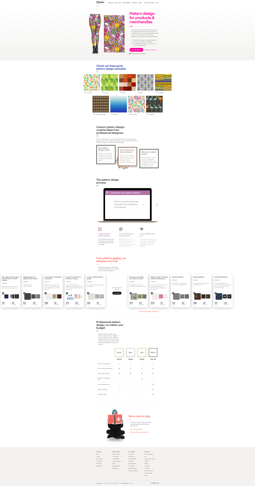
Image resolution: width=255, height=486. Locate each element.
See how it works (150, 50)
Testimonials (99, 463)
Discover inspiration (116, 461)
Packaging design (132, 463)
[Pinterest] (156, 483)
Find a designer (126, 2)
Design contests (115, 454)
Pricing (113, 463)
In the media (99, 461)
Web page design (132, 458)
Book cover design (132, 468)
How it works (118, 2)
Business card (131, 456)
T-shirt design (131, 466)
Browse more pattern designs (148, 311)
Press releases (99, 458)
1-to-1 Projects (115, 456)
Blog (146, 456)
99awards (147, 461)
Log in (157, 2)
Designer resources (149, 470)
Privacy (121, 483)
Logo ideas (147, 466)
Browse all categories (133, 470)
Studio (140, 2)
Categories (110, 2)
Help (146, 475)
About (97, 454)
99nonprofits (99, 466)
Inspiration (134, 2)
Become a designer (149, 454)
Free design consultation (140, 432)
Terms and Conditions (113, 483)
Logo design (131, 454)
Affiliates (146, 463)
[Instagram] (158, 483)
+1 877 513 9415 (150, 2)
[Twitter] (153, 483)
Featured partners (148, 473)
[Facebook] (151, 483)
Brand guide (131, 461)
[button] (91, 82)
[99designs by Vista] (100, 2)
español (131, 483)
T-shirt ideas (147, 468)
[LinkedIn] (154, 483)
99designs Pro (115, 468)
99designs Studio (116, 466)
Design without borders (150, 458)
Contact (98, 456)
